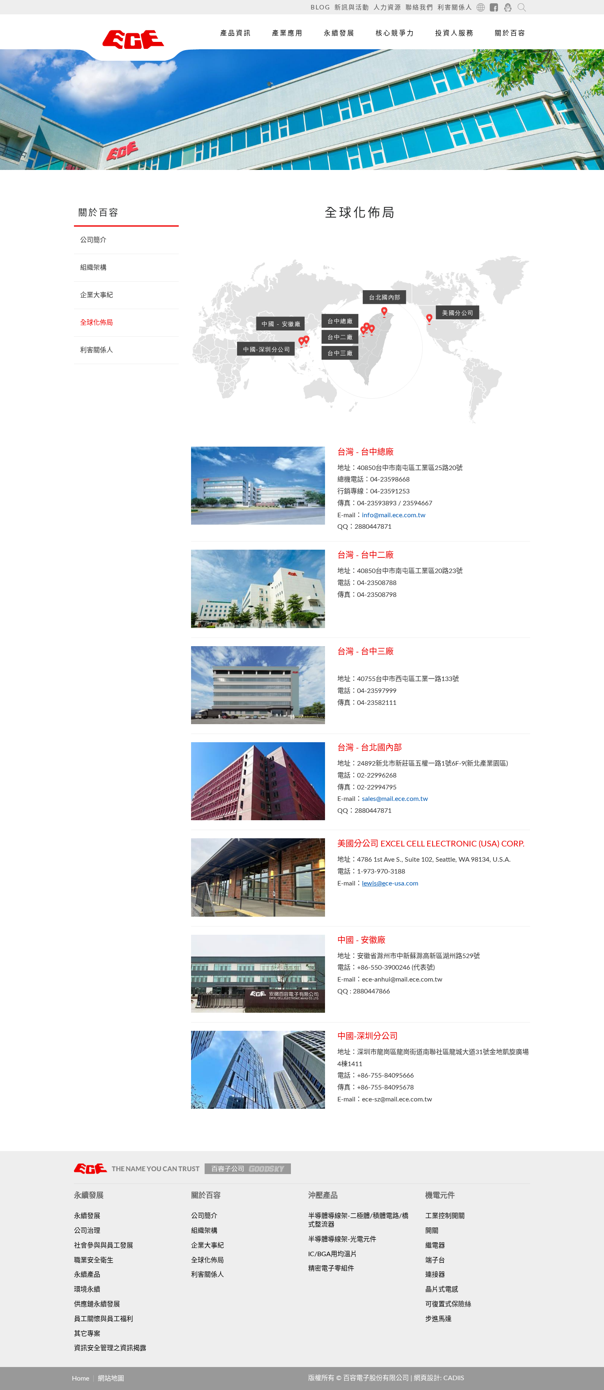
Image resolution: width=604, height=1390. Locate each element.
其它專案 (87, 1333)
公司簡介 (93, 240)
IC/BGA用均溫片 (332, 1254)
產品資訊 (235, 33)
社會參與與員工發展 (103, 1245)
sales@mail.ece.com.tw (395, 799)
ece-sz (371, 1099)
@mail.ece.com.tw (406, 1099)
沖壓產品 (231, 77)
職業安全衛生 (93, 1260)
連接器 (435, 1274)
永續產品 (87, 1274)
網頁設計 (427, 1378)
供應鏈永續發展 (97, 1304)
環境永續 (87, 1289)
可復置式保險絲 (448, 1304)
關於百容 (510, 33)
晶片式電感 (441, 1289)
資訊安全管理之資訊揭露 (110, 1348)
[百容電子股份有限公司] (133, 39)
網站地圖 (111, 1378)
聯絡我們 (419, 8)
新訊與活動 (351, 8)
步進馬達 (438, 1319)
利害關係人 (455, 8)
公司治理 (87, 1230)
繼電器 (435, 1245)
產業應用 (287, 33)
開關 (431, 1230)
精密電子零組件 (331, 1268)
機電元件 (231, 58)
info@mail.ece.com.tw (394, 515)
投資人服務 (454, 33)
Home (80, 1378)
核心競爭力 (395, 33)
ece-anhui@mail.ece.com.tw (402, 979)
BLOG (320, 8)
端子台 (435, 1260)
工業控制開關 (445, 1216)
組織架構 (93, 267)
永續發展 (339, 33)
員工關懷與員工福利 (103, 1319)
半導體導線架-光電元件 (342, 1239)
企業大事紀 (96, 295)
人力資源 (387, 8)
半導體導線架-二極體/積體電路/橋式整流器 (358, 1220)
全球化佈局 (96, 322)
